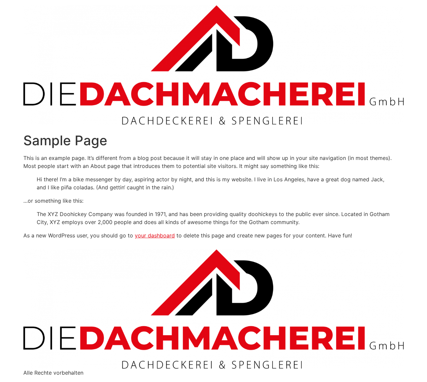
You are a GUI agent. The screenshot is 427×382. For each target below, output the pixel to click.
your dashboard (155, 235)
